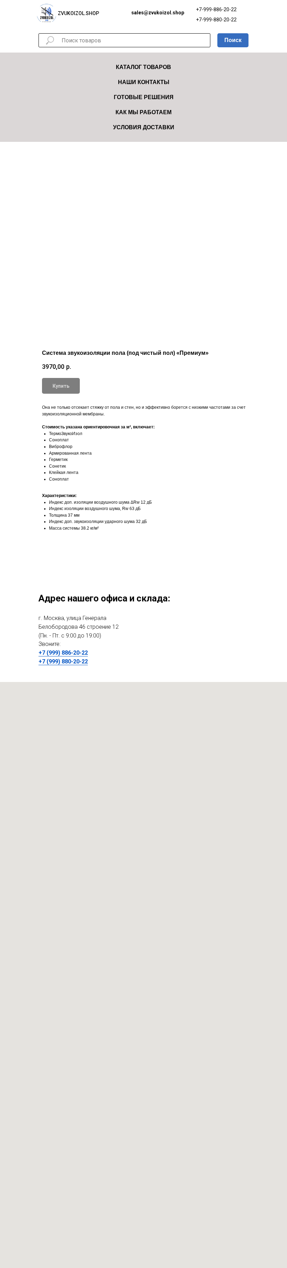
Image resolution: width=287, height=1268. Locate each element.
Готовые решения (144, 97)
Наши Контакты (143, 82)
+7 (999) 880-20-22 (63, 661)
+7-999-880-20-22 (216, 19)
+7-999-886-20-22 (216, 9)
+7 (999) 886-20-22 (63, 652)
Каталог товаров (143, 67)
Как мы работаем (143, 112)
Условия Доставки (143, 127)
